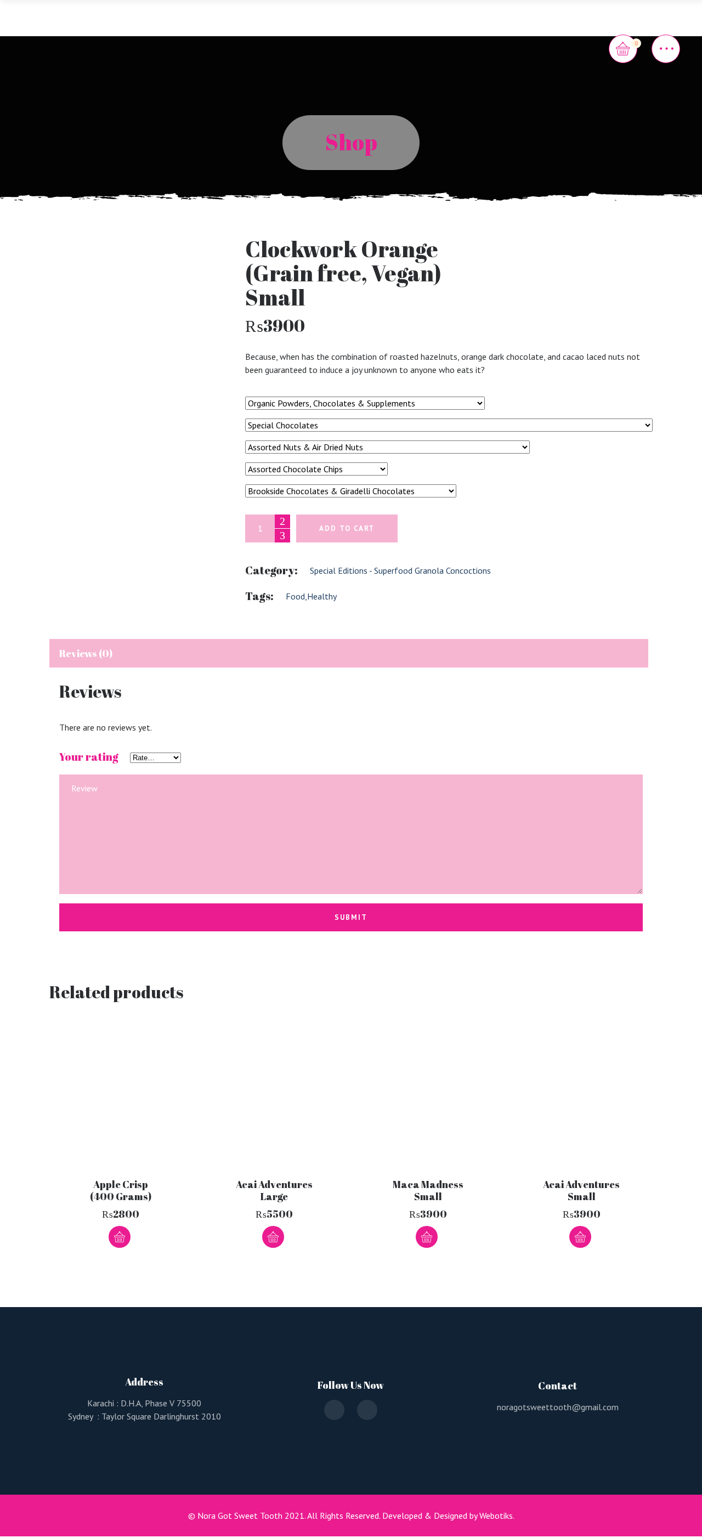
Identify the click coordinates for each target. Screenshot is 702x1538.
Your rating (88, 757)
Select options (273, 1237)
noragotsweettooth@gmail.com (558, 1406)
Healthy (322, 596)
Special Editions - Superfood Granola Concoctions (400, 570)
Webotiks (496, 1515)
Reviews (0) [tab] (85, 653)
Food (295, 596)
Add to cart (347, 528)
